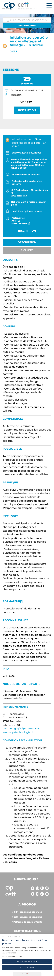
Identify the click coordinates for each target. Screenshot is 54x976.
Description (27, 242)
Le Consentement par (27, 974)
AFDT (15, 220)
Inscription (27, 110)
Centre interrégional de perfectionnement (8, 6)
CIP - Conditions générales (28, 912)
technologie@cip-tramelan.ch (22, 728)
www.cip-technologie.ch (18, 732)
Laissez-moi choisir (27, 961)
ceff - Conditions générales (28, 917)
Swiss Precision (20, 223)
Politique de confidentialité (27, 922)
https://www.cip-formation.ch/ (31, 6)
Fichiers (27, 250)
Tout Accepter (27, 967)
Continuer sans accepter (11, 936)
